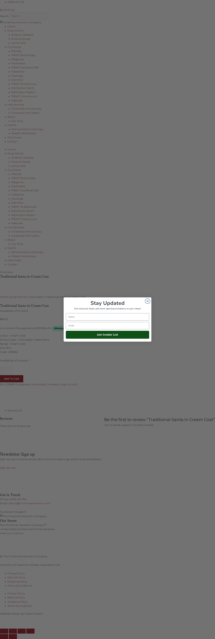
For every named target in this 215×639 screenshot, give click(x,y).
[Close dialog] (147, 301)
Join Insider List (107, 335)
